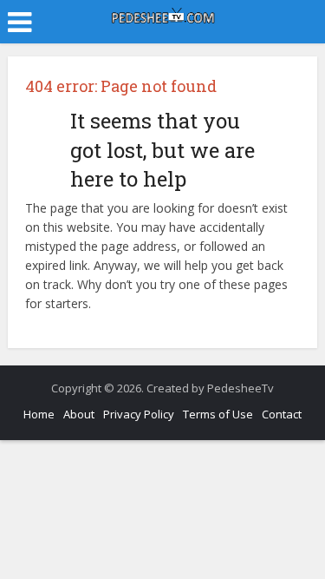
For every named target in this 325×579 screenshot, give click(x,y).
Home (39, 414)
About (78, 414)
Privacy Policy (138, 414)
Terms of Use (218, 414)
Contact (282, 414)
